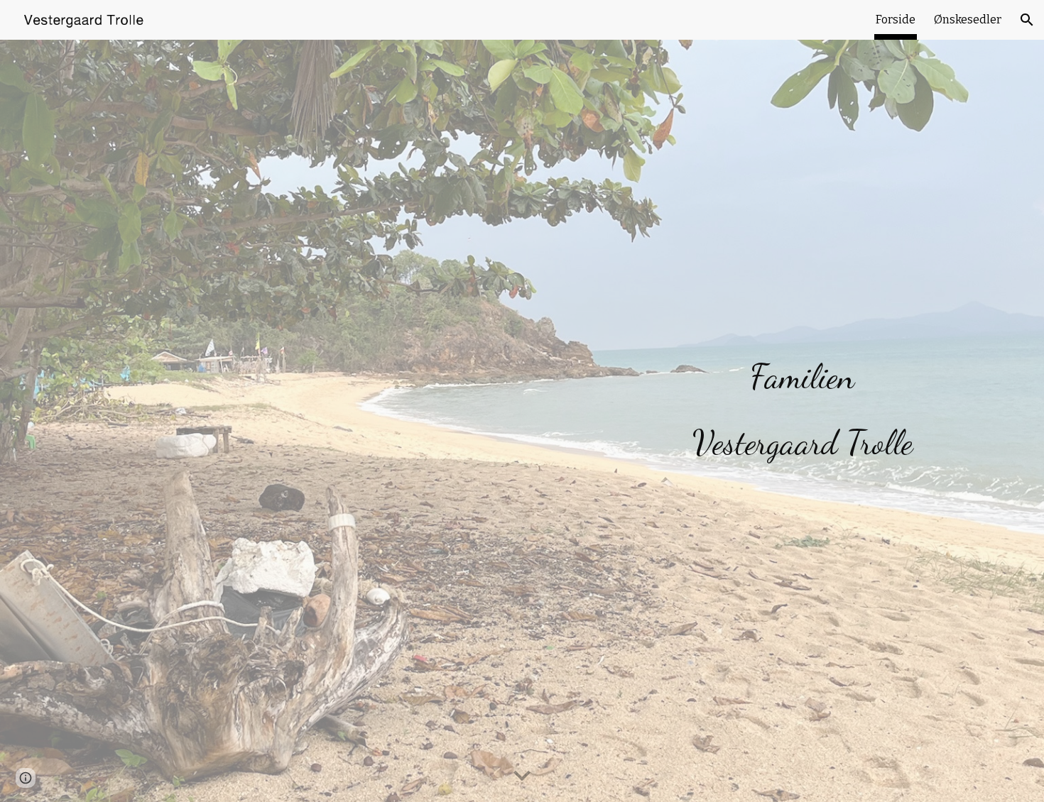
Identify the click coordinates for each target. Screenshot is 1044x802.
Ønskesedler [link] (967, 19)
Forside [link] (895, 19)
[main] (802, 401)
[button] (1027, 20)
